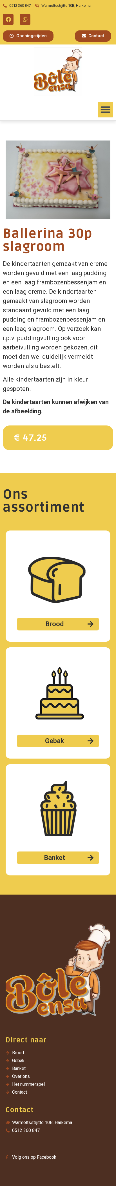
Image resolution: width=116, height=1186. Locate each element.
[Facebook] (8, 19)
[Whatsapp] (25, 19)
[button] (28, 36)
